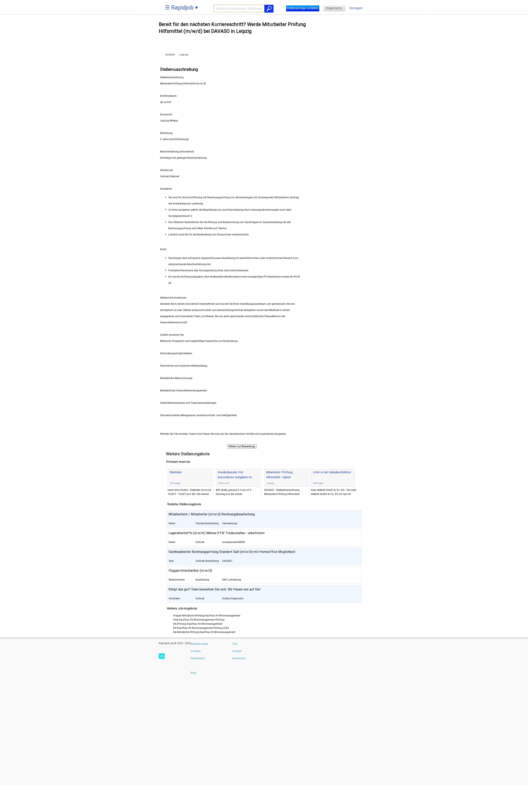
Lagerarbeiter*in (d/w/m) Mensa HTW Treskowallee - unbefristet (217, 533)
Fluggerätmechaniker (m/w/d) (190, 570)
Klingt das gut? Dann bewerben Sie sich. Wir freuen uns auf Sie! (214, 589)
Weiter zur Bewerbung (242, 446)
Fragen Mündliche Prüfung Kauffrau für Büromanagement (206, 616)
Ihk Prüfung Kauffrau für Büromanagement (198, 624)
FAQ (234, 644)
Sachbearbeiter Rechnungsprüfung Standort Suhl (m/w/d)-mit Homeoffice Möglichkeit (232, 552)
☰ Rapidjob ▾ (181, 8)
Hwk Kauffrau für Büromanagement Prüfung (198, 620)
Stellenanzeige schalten (302, 8)
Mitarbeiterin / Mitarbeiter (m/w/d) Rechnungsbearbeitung (212, 514)
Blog (193, 673)
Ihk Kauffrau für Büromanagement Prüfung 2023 (201, 628)
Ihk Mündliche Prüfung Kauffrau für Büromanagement (204, 632)
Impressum (239, 658)
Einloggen (356, 8)
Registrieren (334, 8)
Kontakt (237, 651)
